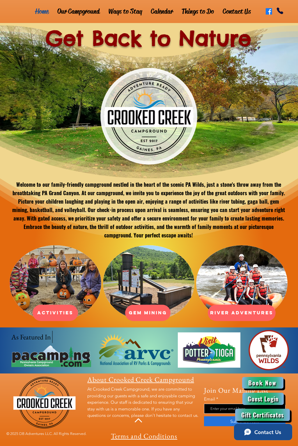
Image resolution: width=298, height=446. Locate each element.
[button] (148, 313)
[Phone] (280, 11)
